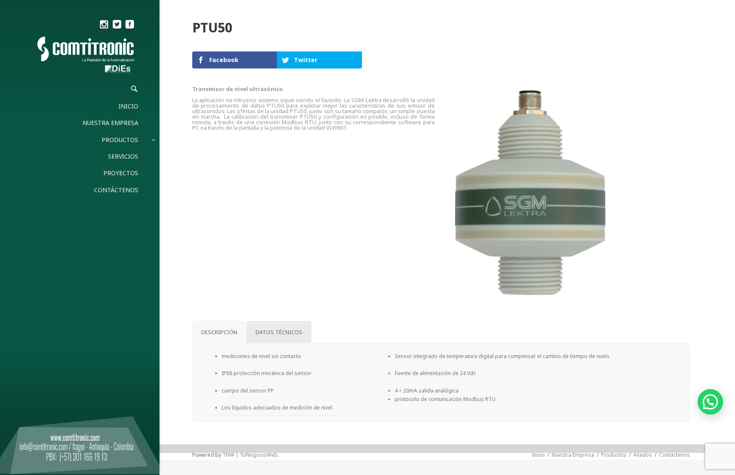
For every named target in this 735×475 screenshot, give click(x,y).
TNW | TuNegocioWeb (250, 454)
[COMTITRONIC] (86, 55)
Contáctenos (674, 454)
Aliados (642, 454)
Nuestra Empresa (573, 454)
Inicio (538, 454)
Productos (614, 454)
